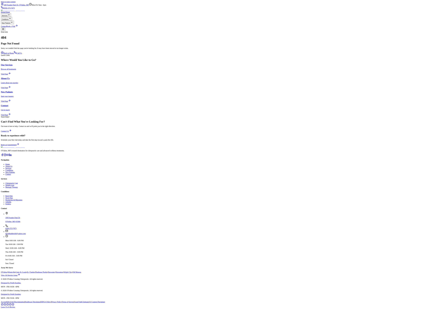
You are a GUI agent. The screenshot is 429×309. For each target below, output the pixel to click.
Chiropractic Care (11, 183)
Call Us (19, 53)
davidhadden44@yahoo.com (15, 234)
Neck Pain (9, 198)
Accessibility (5, 302)
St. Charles (31, 272)
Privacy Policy (56, 302)
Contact (3, 26)
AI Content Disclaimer (97, 302)
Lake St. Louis (21, 272)
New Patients (6, 23)
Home (3, 12)
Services (4, 16)
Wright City (67, 272)
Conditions (5, 19)
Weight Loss (9, 185)
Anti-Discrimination (17, 302)
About (7, 12)
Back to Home (9, 53)
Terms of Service (68, 302)
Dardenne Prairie (41, 272)
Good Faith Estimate (81, 302)
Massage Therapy (11, 187)
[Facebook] (2, 156)
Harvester (51, 272)
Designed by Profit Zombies (11, 283)
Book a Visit (10, 26)
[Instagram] (5, 156)
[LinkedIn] (10, 156)
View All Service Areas (9, 275)
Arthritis (8, 202)
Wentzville (11, 272)
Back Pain (9, 196)
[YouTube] (7, 156)
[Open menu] (3, 29)
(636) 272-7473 (9, 8)
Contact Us (5, 131)
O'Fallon (4, 272)
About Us (8, 166)
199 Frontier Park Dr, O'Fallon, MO (16, 5)
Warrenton (59, 272)
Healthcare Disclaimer (32, 302)
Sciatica (8, 204)
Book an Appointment (9, 145)
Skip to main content (8, 2)
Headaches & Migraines (13, 200)
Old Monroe (76, 272)
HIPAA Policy (46, 302)
